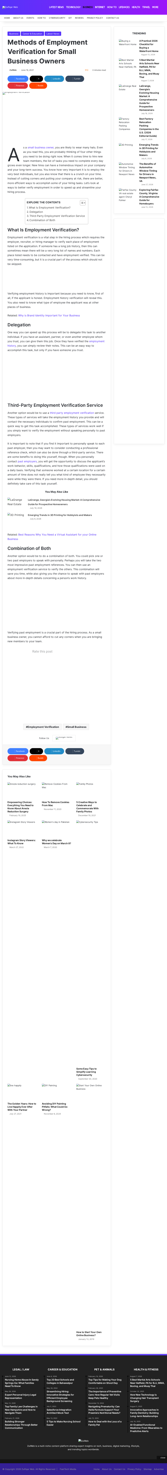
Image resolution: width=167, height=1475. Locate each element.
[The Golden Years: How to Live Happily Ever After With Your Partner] (22, 1092)
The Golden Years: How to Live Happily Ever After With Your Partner (22, 1106)
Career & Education (32, 33)
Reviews (79, 18)
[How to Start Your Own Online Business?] (91, 1206)
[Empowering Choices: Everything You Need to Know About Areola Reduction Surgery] (22, 790)
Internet (100, 7)
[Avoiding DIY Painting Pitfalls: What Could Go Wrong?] (56, 1092)
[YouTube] (85, 1456)
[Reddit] (89, 1456)
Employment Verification (43, 727)
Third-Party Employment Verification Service (57, 216)
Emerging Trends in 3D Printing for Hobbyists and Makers (60, 515)
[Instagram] (93, 1456)
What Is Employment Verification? (49, 207)
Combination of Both (42, 220)
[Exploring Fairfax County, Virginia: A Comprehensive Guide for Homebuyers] (128, 195)
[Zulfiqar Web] (10, 7)
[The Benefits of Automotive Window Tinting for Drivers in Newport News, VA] (128, 169)
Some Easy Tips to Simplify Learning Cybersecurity (86, 1071)
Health (136, 7)
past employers (27, 461)
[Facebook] (74, 1456)
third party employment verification (71, 412)
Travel (146, 7)
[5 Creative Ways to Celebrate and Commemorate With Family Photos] (91, 790)
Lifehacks (124, 7)
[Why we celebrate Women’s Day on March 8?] (56, 828)
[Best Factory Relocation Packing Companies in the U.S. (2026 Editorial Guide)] (128, 124)
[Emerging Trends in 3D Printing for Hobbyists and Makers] (16, 519)
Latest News (56, 7)
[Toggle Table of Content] (81, 203)
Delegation (36, 211)
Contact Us (112, 18)
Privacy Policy (95, 18)
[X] (78, 1456)
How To (112, 7)
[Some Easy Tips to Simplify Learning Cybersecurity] (91, 942)
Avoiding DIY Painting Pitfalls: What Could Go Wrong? (55, 1106)
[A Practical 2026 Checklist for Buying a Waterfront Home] (128, 45)
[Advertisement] (57, 122)
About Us (18, 18)
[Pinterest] (82, 1456)
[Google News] (64, 738)
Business (88, 7)
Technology (73, 7)
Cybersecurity (57, 18)
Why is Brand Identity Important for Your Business (49, 315)
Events (30, 18)
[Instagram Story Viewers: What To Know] (22, 828)
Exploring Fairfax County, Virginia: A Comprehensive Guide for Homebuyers (149, 196)
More (155, 7)
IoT (70, 18)
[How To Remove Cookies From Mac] (56, 790)
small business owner (41, 147)
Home (7, 18)
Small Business (76, 727)
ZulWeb (13, 70)
